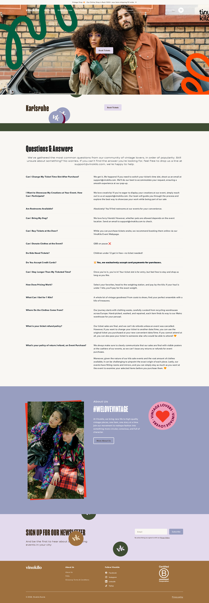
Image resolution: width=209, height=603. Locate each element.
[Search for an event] (148, 10)
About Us (69, 572)
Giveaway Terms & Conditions (77, 580)
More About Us (104, 440)
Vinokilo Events (39, 597)
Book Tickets (104, 50)
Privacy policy (177, 597)
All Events (169, 10)
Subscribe (176, 531)
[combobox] (136, 10)
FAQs (67, 576)
